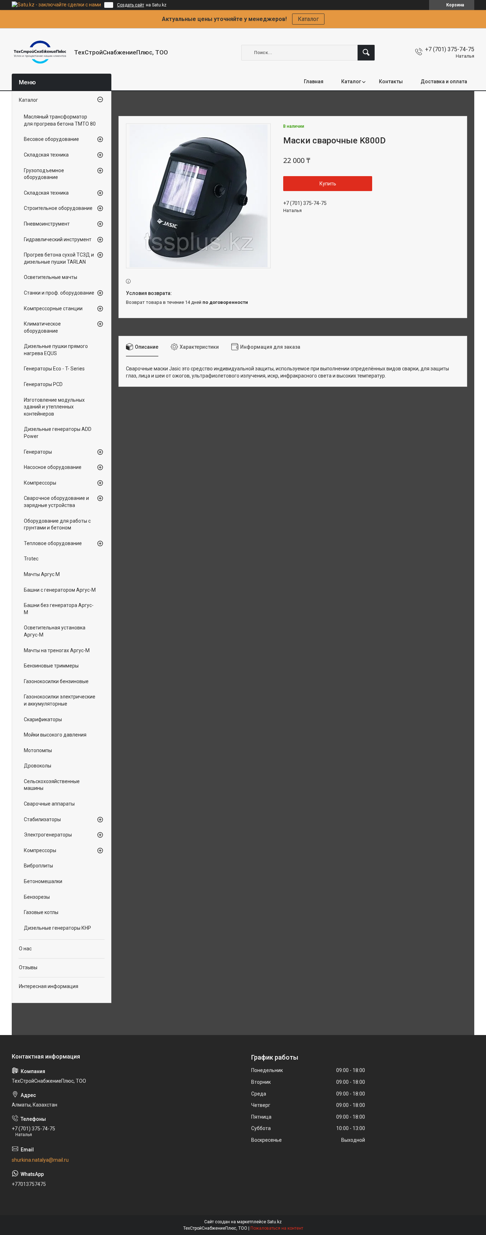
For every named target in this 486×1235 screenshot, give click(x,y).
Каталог (308, 19)
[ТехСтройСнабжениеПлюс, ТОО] (40, 52)
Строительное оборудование (58, 208)
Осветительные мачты (50, 277)
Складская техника (46, 155)
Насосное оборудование (52, 467)
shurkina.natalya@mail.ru (40, 1160)
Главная (313, 81)
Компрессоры (40, 483)
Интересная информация (48, 986)
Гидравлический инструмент (57, 239)
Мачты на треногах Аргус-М (57, 650)
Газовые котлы (41, 912)
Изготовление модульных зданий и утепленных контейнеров (54, 407)
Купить (327, 183)
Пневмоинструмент (47, 224)
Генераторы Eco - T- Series (54, 368)
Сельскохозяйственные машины (52, 785)
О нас (25, 948)
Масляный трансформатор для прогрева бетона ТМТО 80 (60, 120)
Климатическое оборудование (42, 327)
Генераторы (38, 452)
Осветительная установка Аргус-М (54, 631)
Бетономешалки (43, 881)
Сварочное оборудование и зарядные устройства (56, 501)
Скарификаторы (43, 719)
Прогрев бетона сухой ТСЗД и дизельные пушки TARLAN (59, 258)
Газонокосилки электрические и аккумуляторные (59, 700)
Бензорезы (37, 897)
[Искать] (366, 52)
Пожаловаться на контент (276, 1228)
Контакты (391, 81)
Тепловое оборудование (53, 543)
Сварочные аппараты (49, 804)
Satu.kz (274, 1221)
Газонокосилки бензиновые (56, 681)
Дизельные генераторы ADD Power (57, 432)
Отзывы (28, 967)
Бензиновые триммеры (51, 666)
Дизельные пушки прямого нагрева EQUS (56, 349)
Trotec (31, 558)
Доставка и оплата (444, 81)
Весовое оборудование (51, 139)
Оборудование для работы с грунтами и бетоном (57, 524)
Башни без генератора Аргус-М (59, 608)
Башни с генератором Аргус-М (60, 590)
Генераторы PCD (43, 384)
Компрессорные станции (53, 308)
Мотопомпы (38, 750)
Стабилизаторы (42, 819)
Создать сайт (130, 4)
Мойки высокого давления (55, 735)
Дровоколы (37, 766)
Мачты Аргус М (42, 574)
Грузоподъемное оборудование (44, 174)
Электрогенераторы (48, 835)
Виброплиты (38, 866)
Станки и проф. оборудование (59, 293)
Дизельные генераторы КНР (57, 928)
